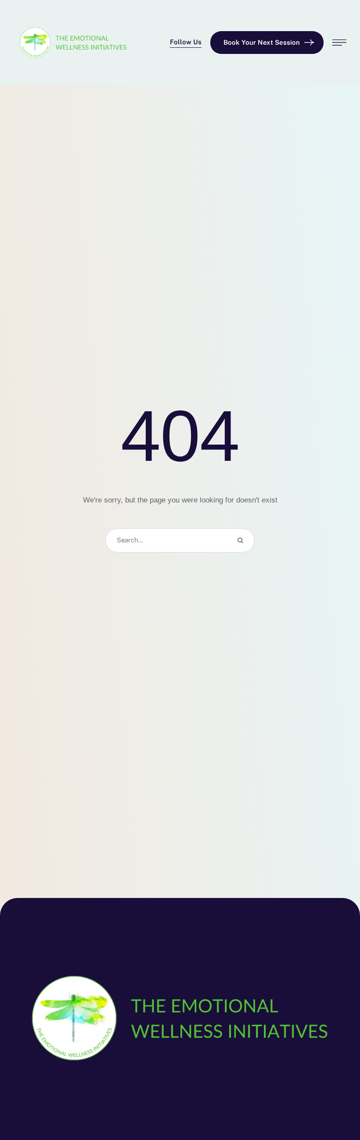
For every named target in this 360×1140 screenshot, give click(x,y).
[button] (186, 42)
